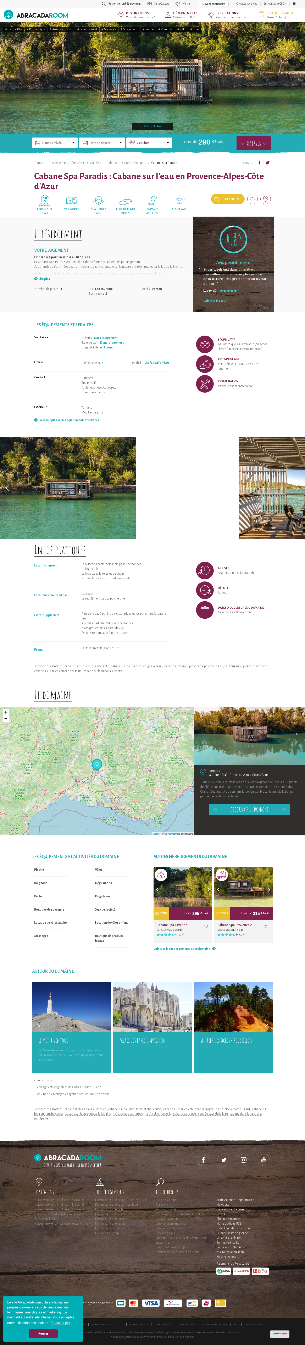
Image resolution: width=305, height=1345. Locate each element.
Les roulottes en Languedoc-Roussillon (180, 1214)
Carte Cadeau (161, 3)
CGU (121, 1324)
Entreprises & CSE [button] (274, 3)
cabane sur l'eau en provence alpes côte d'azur (193, 666)
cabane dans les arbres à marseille (87, 666)
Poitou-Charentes (167, 1209)
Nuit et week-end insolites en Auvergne (59, 1209)
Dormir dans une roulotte (111, 1218)
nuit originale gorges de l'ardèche (246, 666)
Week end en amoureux (171, 1223)
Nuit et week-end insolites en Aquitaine (59, 1200)
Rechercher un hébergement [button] (125, 3)
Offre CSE (222, 1214)
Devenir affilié (163, 1324)
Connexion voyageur (215, 1324)
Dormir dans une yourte (110, 1223)
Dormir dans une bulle (109, 1209)
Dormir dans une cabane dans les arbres (121, 1200)
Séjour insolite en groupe (232, 1233)
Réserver (253, 143)
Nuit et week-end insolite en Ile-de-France (61, 1223)
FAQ (236, 1324)
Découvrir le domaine (249, 809)
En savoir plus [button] (60, 1323)
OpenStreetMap (172, 833)
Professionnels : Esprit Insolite (235, 1200)
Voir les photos (152, 126)
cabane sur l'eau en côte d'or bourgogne (188, 1109)
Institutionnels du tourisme (233, 1228)
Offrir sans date (231, 199)
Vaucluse (95, 162)
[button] (294, 4)
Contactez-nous (254, 1324)
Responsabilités (139, 1324)
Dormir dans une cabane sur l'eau (116, 1204)
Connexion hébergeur (230, 1247)
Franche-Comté (166, 1200)
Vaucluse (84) (218, 774)
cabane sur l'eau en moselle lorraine (88, 1113)
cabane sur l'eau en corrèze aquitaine (57, 671)
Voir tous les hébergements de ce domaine (182, 948)
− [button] (5, 718)
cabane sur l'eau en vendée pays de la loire (200, 1113)
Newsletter (223, 1204)
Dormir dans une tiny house (112, 1214)
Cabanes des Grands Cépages (126, 162)
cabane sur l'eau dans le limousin (85, 1109)
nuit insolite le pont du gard (233, 1109)
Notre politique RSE (228, 1223)
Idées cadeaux (165, 1233)
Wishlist (186, 3)
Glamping (162, 1204)
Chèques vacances (246, 3)
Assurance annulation (230, 1252)
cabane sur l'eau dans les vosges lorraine (136, 666)
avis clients (188, 1336)
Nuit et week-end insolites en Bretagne (59, 1204)
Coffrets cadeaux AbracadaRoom (177, 1252)
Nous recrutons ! (226, 1256)
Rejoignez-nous (187, 1324)
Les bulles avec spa (167, 1218)
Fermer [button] (43, 1333)
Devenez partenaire (214, 3)
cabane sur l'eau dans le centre (103, 671)
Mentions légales (102, 1324)
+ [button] (5, 712)
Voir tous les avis (215, 301)
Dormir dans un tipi (107, 1233)
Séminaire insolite (227, 1242)
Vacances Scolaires (228, 1238)
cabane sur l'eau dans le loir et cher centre (134, 1109)
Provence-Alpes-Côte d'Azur (66, 162)
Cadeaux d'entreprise (230, 1209)
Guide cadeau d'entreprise (172, 1247)
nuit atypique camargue (128, 1113)
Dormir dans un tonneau (110, 1228)
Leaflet (156, 833)
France (38, 162)
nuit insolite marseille (158, 1113)
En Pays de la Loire (46, 1218)
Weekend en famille (169, 1228)
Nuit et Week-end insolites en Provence (59, 1214)
